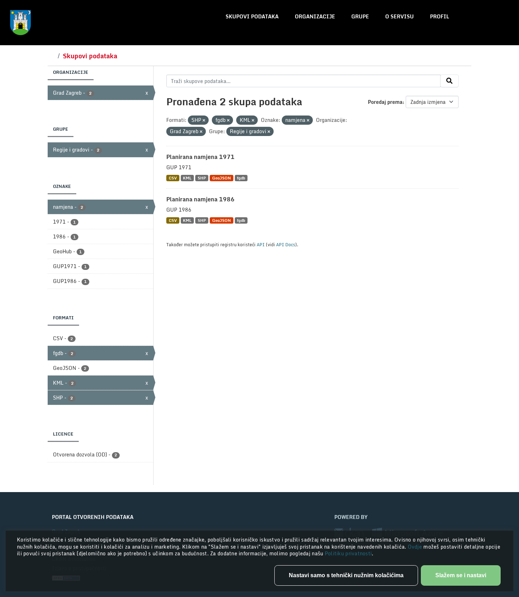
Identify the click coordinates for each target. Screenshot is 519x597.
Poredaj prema (385, 102)
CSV (173, 178)
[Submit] (449, 81)
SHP (202, 178)
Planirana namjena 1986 (200, 199)
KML (187, 178)
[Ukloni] (204, 120)
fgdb (241, 178)
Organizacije (315, 16)
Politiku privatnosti (348, 553)
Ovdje (416, 547)
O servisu (399, 16)
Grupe (360, 16)
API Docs (285, 244)
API (261, 244)
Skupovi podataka (252, 16)
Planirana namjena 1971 (200, 156)
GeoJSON (221, 178)
